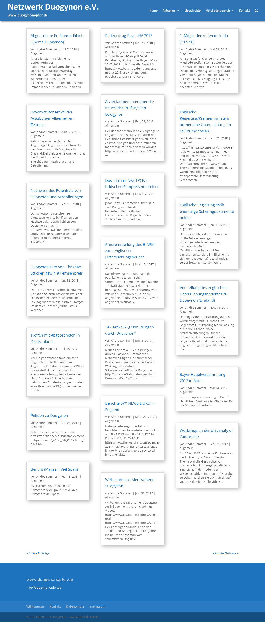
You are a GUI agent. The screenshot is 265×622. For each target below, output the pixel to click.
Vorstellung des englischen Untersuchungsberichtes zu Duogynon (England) (203, 294)
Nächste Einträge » (225, 553)
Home (153, 11)
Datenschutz (75, 606)
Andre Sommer (46, 49)
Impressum (97, 606)
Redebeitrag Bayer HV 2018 (128, 35)
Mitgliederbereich (218, 11)
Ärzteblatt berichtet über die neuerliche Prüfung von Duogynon (129, 108)
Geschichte (193, 11)
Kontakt (244, 11)
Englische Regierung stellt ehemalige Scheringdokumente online (207, 211)
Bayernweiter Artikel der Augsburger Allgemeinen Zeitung (52, 118)
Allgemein (38, 53)
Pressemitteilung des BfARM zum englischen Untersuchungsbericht (129, 250)
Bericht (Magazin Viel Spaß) (54, 469)
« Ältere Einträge (37, 553)
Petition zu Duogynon (49, 415)
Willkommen (35, 606)
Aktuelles (169, 11)
